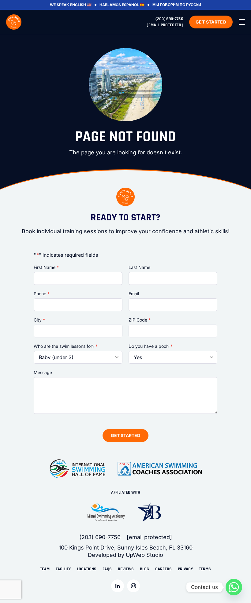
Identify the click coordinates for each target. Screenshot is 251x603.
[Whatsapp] (234, 587)
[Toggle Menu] (242, 22)
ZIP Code (140, 319)
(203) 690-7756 (169, 19)
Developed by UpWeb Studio (125, 555)
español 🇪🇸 (133, 4)
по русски (190, 4)
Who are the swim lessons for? (66, 346)
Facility (63, 569)
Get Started (211, 21)
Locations (86, 569)
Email (134, 293)
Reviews (126, 569)
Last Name (139, 267)
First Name (46, 267)
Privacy (185, 569)
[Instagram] (133, 585)
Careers (163, 569)
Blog (144, 569)
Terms (205, 569)
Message (43, 372)
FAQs (107, 569)
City (39, 319)
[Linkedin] (117, 585)
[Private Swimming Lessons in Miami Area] (13, 22)
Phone (42, 293)
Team (45, 569)
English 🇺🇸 (81, 4)
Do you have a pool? (151, 346)
